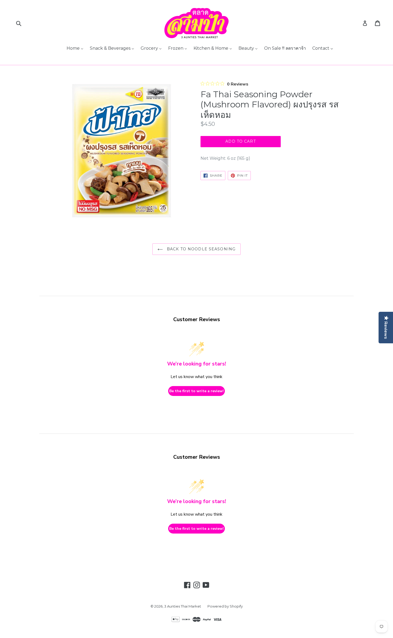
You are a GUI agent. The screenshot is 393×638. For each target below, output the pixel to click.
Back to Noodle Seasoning (200, 249)
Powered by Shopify (225, 606)
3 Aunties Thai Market (182, 606)
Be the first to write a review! (196, 391)
